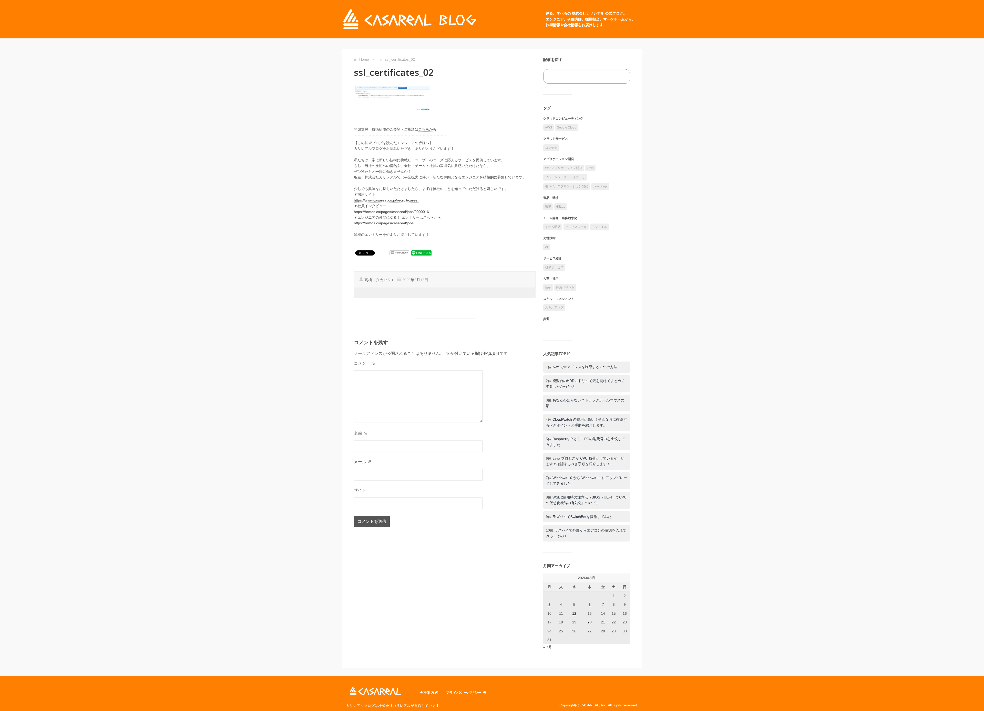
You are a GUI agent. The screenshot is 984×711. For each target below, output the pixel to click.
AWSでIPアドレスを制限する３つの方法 (584, 367)
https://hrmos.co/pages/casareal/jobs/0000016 (391, 212)
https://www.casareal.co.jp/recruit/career (386, 200)
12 (574, 613)
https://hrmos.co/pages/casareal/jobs (384, 223)
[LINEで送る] (421, 253)
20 (590, 622)
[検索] (620, 76)
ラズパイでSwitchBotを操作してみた (581, 517)
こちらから (427, 129)
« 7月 (547, 647)
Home (364, 59)
